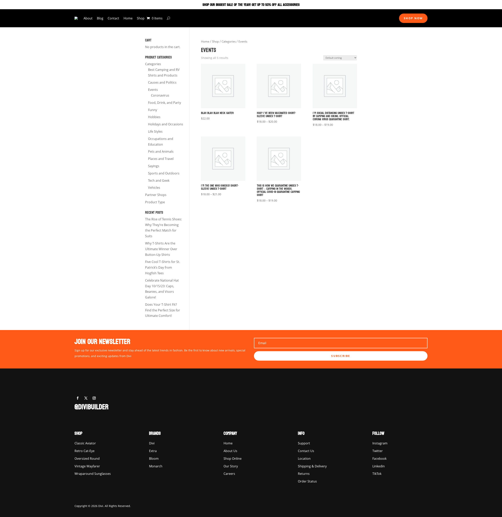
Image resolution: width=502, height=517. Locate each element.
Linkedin (378, 466)
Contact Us (306, 451)
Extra (153, 451)
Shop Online (233, 458)
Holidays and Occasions (165, 124)
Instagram (379, 443)
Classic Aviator (85, 443)
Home (128, 18)
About (88, 18)
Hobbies (154, 117)
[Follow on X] (86, 398)
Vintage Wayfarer (87, 466)
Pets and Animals (161, 151)
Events (153, 90)
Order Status (307, 481)
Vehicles (154, 187)
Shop (141, 18)
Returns (304, 473)
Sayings (153, 166)
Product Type (155, 202)
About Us (230, 451)
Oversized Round (87, 458)
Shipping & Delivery (312, 466)
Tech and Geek (158, 180)
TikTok (376, 473)
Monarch (155, 466)
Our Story (231, 466)
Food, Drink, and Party (164, 102)
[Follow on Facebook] (78, 398)
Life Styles (155, 131)
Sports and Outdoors (163, 173)
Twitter (377, 451)
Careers (229, 473)
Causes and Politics (162, 82)
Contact (113, 18)
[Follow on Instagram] (94, 398)
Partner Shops (155, 195)
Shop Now (413, 18)
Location (304, 458)
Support (304, 443)
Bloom (154, 458)
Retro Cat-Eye (85, 451)
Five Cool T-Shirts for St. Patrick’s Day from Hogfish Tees (162, 267)
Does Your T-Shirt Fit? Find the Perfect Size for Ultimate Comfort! (162, 310)
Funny (152, 110)
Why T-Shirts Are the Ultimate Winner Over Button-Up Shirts (161, 249)
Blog (100, 18)
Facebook (379, 458)
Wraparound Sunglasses (93, 473)
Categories (229, 41)
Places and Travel (161, 159)
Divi (152, 443)
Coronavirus (160, 95)
